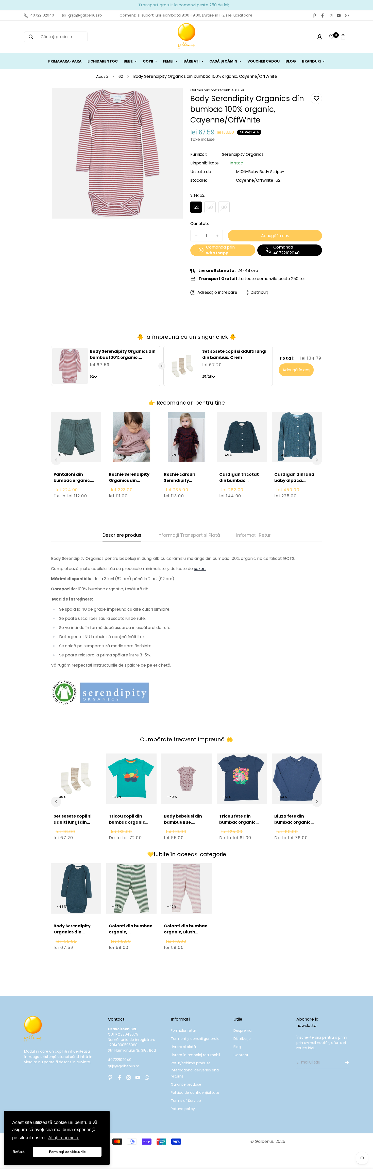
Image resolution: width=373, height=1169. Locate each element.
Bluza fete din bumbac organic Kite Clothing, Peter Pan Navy (295, 825)
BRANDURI (311, 61)
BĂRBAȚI (191, 61)
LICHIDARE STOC (103, 61)
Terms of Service (186, 1100)
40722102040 (119, 1059)
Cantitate (200, 223)
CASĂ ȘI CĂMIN (223, 61)
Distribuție (242, 1038)
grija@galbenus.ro (123, 1066)
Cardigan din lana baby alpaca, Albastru (294, 480)
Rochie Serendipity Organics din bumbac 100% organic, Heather (129, 483)
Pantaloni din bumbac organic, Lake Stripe (72, 480)
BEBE (128, 61)
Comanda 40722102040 (286, 250)
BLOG (290, 61)
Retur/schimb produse (191, 1063)
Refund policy (183, 1108)
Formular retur (183, 1030)
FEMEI (168, 61)
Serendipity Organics (243, 154)
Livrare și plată (183, 1046)
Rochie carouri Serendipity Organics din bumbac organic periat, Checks (182, 486)
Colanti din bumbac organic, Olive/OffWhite (130, 932)
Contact (240, 1054)
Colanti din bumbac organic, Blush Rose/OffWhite (185, 932)
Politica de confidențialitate (195, 1092)
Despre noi (242, 1030)
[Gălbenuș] (186, 37)
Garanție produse (186, 1084)
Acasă (102, 76)
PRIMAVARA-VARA (64, 61)
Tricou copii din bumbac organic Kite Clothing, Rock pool (129, 825)
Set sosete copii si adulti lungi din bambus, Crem (234, 354)
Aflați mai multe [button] (63, 1137)
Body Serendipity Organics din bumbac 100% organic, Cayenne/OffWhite (123, 357)
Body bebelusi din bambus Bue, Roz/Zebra (183, 822)
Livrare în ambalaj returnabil (195, 1054)
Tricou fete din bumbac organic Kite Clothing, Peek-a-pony (240, 825)
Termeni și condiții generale (195, 1038)
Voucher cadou (263, 61)
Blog (237, 1046)
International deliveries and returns (195, 1073)
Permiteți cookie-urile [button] (67, 1152)
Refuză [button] (19, 1152)
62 (120, 76)
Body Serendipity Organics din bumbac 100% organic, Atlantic (72, 935)
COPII (148, 61)
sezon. (200, 569)
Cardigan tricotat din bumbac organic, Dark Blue (239, 480)
